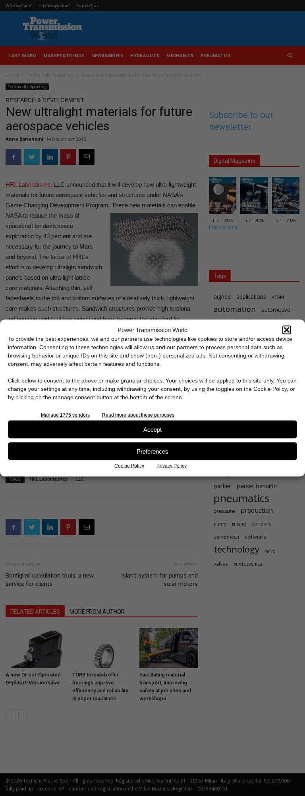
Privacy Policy (171, 466)
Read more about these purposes (138, 415)
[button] (287, 330)
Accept (152, 429)
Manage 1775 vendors (65, 415)
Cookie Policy (129, 466)
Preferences (152, 451)
